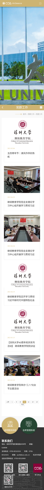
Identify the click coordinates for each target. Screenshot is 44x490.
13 (33, 402)
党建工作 (39, 114)
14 (37, 402)
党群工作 (31, 114)
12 (28, 402)
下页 (22, 404)
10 (20, 402)
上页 (7, 402)
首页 (24, 114)
